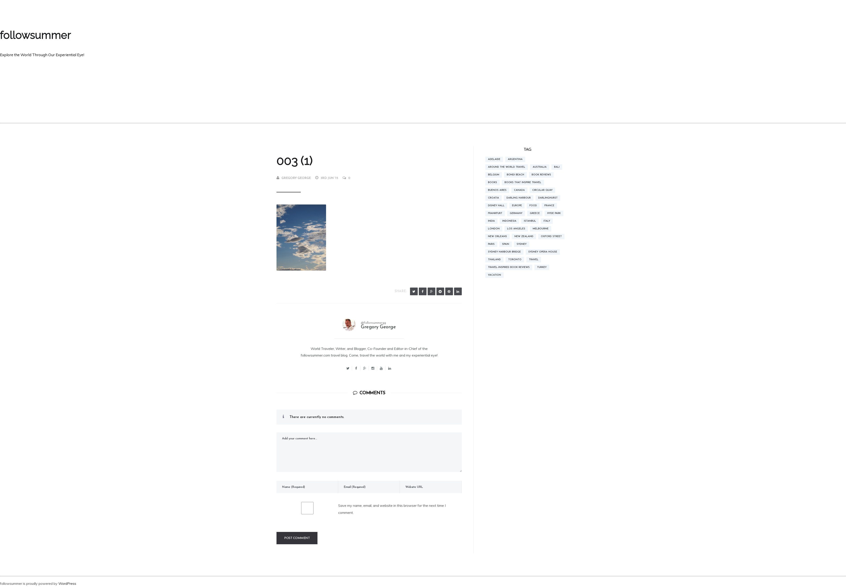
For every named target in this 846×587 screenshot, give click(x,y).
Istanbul (530, 221)
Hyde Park (554, 213)
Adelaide (494, 159)
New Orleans (497, 236)
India (491, 221)
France (549, 205)
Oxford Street (551, 236)
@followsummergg (373, 322)
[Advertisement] (423, 90)
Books (492, 182)
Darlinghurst (548, 198)
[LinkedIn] (458, 291)
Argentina (515, 159)
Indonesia (509, 221)
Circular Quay (542, 190)
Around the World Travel (506, 167)
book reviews (541, 175)
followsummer (35, 35)
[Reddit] (440, 291)
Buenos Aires (497, 190)
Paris (491, 244)
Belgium (493, 175)
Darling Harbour (518, 198)
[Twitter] (414, 291)
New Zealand (523, 236)
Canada (519, 190)
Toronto (514, 259)
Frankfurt (495, 213)
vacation (494, 275)
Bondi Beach (515, 175)
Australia (540, 167)
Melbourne (541, 229)
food (533, 205)
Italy (547, 221)
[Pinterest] (449, 291)
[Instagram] (373, 368)
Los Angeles (516, 229)
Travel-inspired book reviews (509, 267)
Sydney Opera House (542, 252)
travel (533, 259)
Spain (505, 244)
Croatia (493, 198)
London (494, 229)
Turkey (542, 267)
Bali (557, 167)
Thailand (494, 259)
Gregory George (296, 178)
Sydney (522, 244)
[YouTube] (381, 368)
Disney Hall (496, 205)
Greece (535, 213)
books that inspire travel (523, 182)
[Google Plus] (431, 291)
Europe (517, 205)
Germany (516, 213)
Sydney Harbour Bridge (504, 252)
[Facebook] (423, 291)
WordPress (67, 583)
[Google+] (364, 368)
